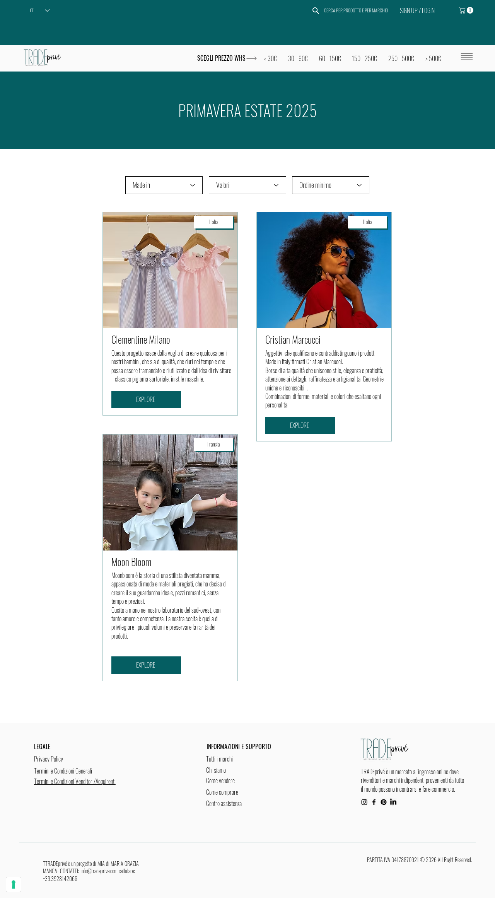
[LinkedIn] (393, 802)
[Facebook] (374, 802)
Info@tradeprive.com (99, 871)
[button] (467, 10)
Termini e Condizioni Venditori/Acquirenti (75, 781)
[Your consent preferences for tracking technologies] (13, 884)
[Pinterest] (383, 802)
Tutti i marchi (219, 758)
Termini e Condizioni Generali (63, 770)
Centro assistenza (224, 803)
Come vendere (220, 780)
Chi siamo (216, 770)
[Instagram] (364, 802)
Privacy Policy (48, 758)
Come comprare (222, 792)
